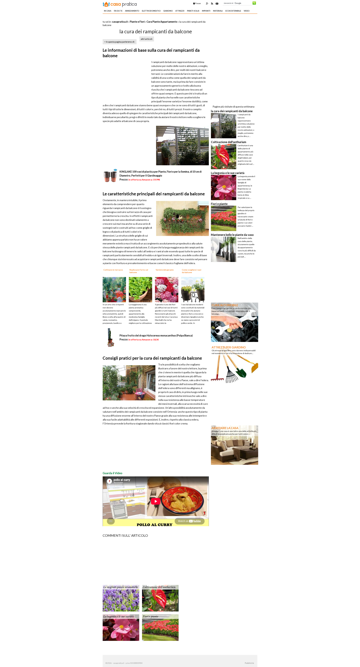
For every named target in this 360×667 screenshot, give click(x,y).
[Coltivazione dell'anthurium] (160, 597)
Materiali (218, 11)
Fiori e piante (150, 616)
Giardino (168, 11)
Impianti (206, 11)
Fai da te (118, 11)
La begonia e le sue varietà (118, 616)
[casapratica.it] (120, 3)
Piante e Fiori (137, 21)
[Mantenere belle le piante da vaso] (224, 249)
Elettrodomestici (151, 11)
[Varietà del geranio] (167, 289)
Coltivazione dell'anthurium (159, 587)
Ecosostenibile (233, 11)
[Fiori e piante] (160, 627)
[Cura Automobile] (234, 322)
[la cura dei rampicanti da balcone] (224, 125)
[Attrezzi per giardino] (234, 364)
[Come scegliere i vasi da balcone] (193, 289)
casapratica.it (120, 21)
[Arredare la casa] (234, 444)
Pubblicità (249, 663)
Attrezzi (179, 11)
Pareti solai (193, 11)
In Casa (107, 11)
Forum (198, 3)
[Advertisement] (135, 18)
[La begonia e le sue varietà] (121, 627)
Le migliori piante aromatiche (120, 587)
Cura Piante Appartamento (162, 21)
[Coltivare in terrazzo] (115, 289)
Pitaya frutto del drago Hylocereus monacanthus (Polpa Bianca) (156, 335)
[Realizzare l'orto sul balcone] (141, 289)
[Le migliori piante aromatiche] (121, 597)
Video (246, 11)
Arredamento (132, 11)
